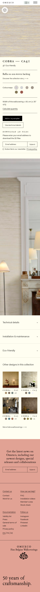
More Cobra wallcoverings (13, 427)
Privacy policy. (32, 149)
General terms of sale (10, 524)
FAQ (22, 495)
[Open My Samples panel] (27, 2)
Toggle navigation (35, 3)
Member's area (26, 502)
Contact (6, 495)
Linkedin (23, 525)
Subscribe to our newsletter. (15, 149)
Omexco (8, 3)
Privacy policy (8, 529)
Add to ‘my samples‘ (12, 118)
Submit (32, 144)
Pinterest (24, 522)
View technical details (13, 125)
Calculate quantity (10, 108)
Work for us (7, 498)
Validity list (7, 516)
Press (5, 519)
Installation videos (27, 498)
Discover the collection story (13, 78)
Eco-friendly (11, 65)
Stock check (25, 505)
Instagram (24, 516)
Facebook (24, 519)
